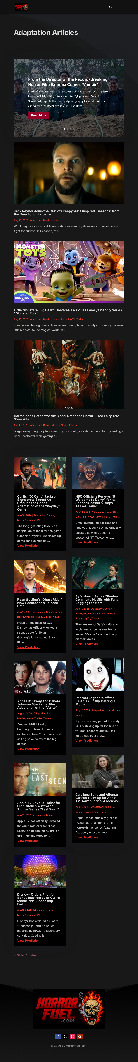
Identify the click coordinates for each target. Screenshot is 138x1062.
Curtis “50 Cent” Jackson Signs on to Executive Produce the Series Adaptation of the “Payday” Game (38, 503)
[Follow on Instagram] (72, 1036)
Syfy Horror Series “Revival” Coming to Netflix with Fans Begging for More (97, 599)
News (56, 220)
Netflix (105, 613)
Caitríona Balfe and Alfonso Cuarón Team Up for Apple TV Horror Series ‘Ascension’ (98, 798)
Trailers (80, 319)
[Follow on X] (65, 1036)
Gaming (51, 515)
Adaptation (36, 220)
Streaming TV (67, 319)
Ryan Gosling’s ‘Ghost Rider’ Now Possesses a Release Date (39, 603)
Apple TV (109, 806)
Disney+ (50, 910)
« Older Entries (25, 955)
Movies (47, 220)
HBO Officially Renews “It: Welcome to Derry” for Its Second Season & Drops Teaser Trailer (95, 501)
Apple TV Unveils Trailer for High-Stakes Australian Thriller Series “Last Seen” (38, 806)
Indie (108, 710)
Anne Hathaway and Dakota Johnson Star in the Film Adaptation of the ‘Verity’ (38, 704)
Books (46, 425)
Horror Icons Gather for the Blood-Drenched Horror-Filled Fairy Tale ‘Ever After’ (66, 417)
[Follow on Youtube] (80, 1036)
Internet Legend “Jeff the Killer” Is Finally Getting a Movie (95, 701)
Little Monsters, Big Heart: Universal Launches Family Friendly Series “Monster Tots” (68, 311)
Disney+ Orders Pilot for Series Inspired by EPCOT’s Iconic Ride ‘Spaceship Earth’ (38, 899)
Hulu (84, 516)
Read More (39, 115)
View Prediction (28, 545)
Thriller (38, 718)
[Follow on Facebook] (58, 1036)
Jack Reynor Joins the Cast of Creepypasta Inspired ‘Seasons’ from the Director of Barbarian (66, 212)
